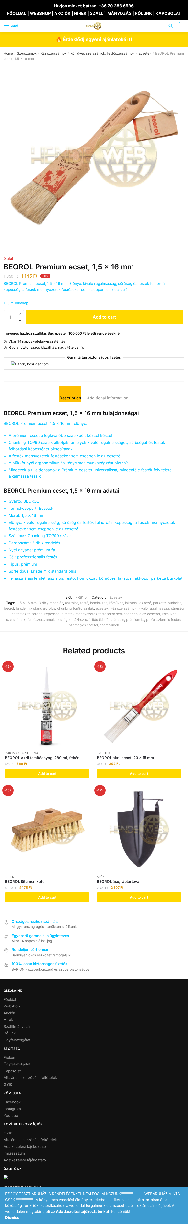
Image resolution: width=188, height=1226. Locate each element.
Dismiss (12, 1217)
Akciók (9, 1013)
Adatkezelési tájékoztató (25, 1146)
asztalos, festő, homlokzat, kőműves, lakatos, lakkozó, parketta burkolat (123, 603)
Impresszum (14, 1153)
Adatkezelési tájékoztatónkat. (83, 1211)
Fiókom (10, 1057)
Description (70, 397)
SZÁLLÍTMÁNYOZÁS (111, 13)
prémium (117, 619)
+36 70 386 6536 (116, 5)
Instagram (12, 1108)
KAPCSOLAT (168, 13)
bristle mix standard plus (35, 608)
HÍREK (80, 13)
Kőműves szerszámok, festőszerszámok (102, 53)
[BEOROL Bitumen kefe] (47, 829)
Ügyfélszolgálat (17, 1040)
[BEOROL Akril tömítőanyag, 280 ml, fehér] (47, 705)
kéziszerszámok (123, 608)
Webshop (12, 1006)
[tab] (70, 394)
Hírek (8, 1019)
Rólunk (10, 1033)
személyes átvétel (83, 625)
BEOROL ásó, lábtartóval (118, 881)
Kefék (9, 877)
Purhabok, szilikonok (22, 753)
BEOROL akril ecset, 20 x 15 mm (125, 757)
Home (8, 53)
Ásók (101, 877)
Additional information (107, 397)
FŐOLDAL (16, 13)
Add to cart (104, 317)
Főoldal (10, 999)
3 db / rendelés (51, 603)
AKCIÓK (62, 13)
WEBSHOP (40, 13)
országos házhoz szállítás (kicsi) (82, 619)
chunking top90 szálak (75, 608)
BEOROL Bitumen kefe (24, 881)
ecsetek (102, 608)
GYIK (8, 1084)
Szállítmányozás (18, 1026)
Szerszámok (27, 53)
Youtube (11, 1115)
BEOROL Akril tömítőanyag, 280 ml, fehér (42, 757)
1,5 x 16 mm (27, 603)
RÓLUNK (143, 13)
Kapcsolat (12, 1071)
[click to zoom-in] (94, 155)
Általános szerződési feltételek (30, 1077)
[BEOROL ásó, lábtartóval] (139, 829)
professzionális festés (163, 619)
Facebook (12, 1102)
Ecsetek (145, 53)
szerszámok (109, 625)
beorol (9, 608)
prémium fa (135, 619)
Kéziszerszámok (53, 53)
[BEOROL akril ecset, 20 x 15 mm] (139, 705)
